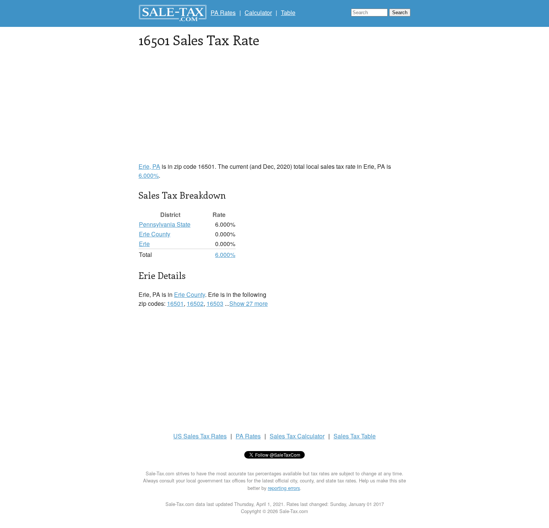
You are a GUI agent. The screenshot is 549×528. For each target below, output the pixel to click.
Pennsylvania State (164, 224)
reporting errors (284, 487)
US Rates (200, 436)
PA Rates (223, 12)
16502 (195, 303)
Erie (144, 243)
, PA (149, 166)
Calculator (258, 12)
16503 (215, 303)
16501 (175, 303)
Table (288, 12)
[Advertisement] (274, 110)
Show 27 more (248, 303)
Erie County (154, 234)
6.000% (149, 175)
